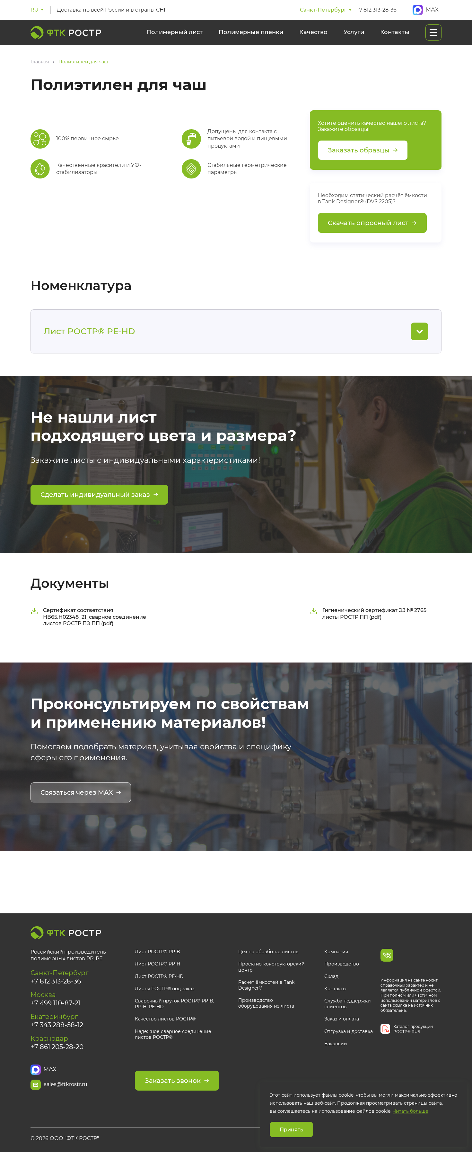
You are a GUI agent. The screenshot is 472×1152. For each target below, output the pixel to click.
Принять (291, 1130)
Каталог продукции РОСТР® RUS (413, 1029)
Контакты (394, 32)
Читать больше (410, 1111)
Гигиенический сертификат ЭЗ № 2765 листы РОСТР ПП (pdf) (374, 613)
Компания (336, 952)
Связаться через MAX (76, 792)
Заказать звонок (173, 1080)
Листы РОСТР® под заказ (164, 989)
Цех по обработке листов (268, 952)
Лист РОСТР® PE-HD (159, 976)
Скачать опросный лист (368, 223)
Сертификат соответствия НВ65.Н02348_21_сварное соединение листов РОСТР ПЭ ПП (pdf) (94, 617)
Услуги (354, 32)
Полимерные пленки (251, 32)
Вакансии (335, 1044)
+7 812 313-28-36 (376, 10)
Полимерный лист (174, 32)
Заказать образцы (358, 150)
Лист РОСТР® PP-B (157, 952)
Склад (331, 976)
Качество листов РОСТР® (165, 1019)
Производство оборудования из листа (266, 1003)
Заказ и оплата (341, 1019)
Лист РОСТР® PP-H (157, 964)
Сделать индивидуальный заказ (95, 494)
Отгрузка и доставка (348, 1031)
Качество (313, 32)
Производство (341, 964)
